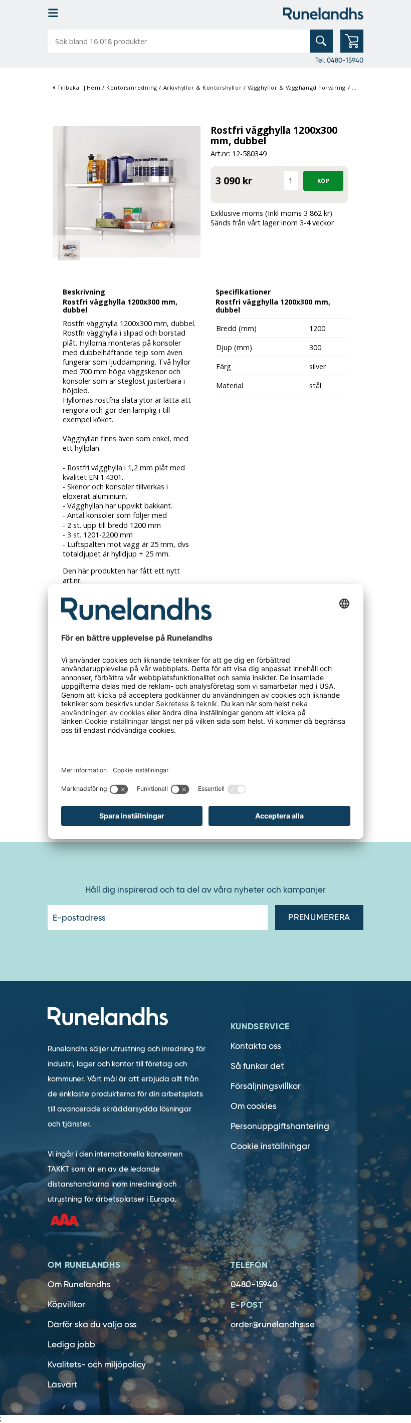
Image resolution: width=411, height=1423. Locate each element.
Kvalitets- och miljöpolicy (97, 1364)
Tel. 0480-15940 (339, 60)
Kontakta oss (256, 1046)
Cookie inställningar (270, 1146)
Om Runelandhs (79, 1284)
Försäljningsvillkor (266, 1086)
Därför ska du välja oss (92, 1324)
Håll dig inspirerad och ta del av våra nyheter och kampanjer (205, 890)
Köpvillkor (66, 1304)
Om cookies (254, 1106)
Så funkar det (257, 1066)
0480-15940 (254, 1284)
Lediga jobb (71, 1344)
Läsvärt (62, 1384)
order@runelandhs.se (273, 1324)
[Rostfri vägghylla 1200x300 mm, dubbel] (126, 190)
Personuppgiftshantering (280, 1126)
